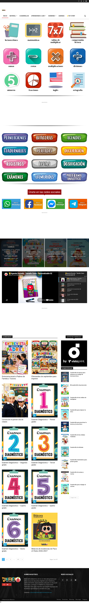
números (11, 90)
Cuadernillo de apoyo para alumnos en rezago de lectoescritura (77, 374)
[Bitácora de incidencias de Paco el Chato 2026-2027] (44, 530)
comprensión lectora (78, 41)
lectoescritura (11, 40)
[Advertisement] (27, 10)
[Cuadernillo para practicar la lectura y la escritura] (65, 427)
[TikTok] (84, 1)
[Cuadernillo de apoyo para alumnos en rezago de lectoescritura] (11, 253)
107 (18, 559)
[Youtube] (86, 1)
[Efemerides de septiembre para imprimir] (44, 357)
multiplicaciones (55, 66)
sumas (11, 66)
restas (33, 66)
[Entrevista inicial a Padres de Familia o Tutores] (15, 357)
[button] (85, 16)
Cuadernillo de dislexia (76, 447)
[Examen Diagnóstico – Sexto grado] (15, 530)
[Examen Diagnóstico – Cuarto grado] (15, 487)
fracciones (33, 90)
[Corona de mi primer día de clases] (15, 400)
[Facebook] (79, 1)
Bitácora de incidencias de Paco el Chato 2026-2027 (44, 550)
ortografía (77, 90)
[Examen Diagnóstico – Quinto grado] (44, 487)
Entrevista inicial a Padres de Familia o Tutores (13, 377)
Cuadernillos (11, 246)
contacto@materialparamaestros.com (41, 592)
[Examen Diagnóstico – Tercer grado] (44, 443)
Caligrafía (78, 248)
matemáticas (33, 40)
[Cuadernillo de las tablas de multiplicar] (56, 253)
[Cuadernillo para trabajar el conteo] (65, 489)
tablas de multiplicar (55, 41)
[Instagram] (81, 1)
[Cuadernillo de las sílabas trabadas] (65, 439)
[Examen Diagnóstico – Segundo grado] (15, 443)
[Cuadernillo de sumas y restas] (65, 476)
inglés (55, 90)
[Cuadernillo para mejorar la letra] (78, 253)
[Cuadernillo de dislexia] (65, 452)
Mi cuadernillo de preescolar (78, 385)
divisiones (77, 66)
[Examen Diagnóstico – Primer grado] (44, 400)
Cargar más (73, 497)
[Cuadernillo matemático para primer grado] (65, 464)
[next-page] (22, 559)
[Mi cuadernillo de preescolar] (33, 253)
